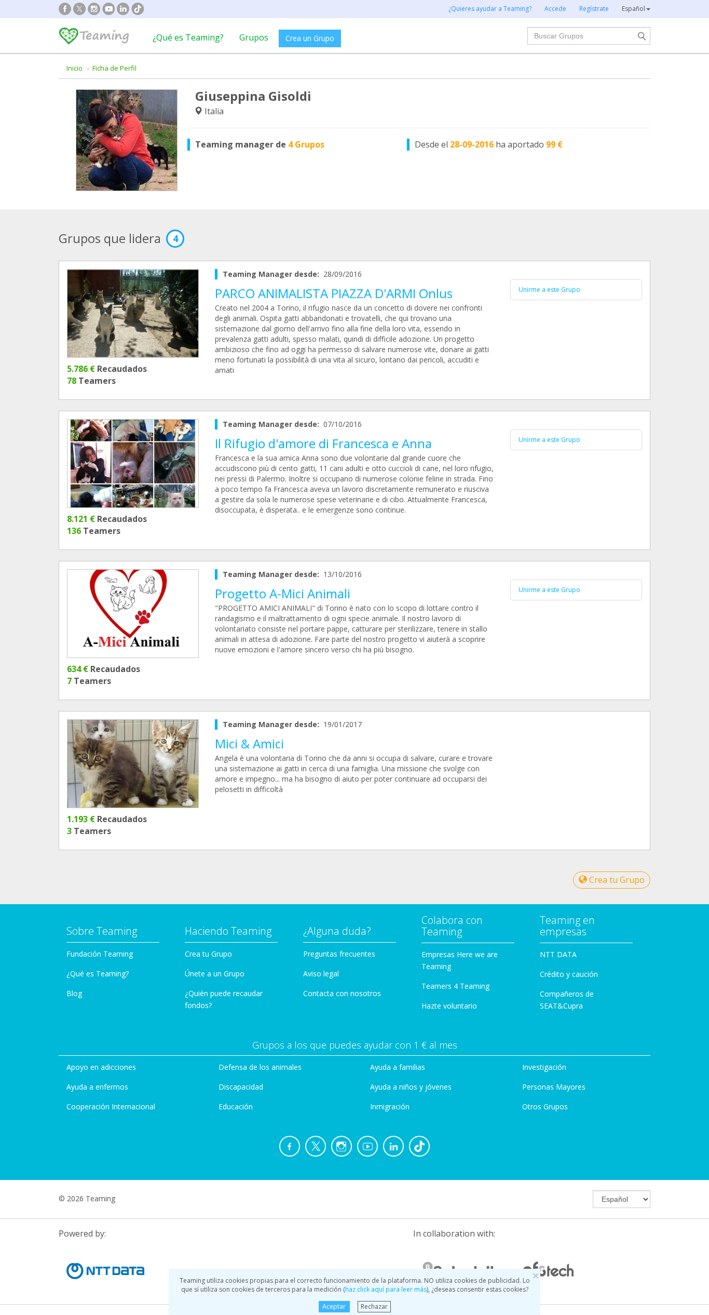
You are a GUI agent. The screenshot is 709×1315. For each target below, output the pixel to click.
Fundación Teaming (99, 954)
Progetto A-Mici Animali (282, 593)
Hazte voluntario (449, 1006)
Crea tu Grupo (616, 879)
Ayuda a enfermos (97, 1087)
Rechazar (374, 1306)
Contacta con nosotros (342, 993)
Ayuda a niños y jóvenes (411, 1087)
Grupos (253, 37)
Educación (236, 1106)
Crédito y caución (569, 974)
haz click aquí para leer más (386, 1289)
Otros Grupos (545, 1106)
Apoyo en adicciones (101, 1067)
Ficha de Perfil (114, 68)
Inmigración (390, 1106)
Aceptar (334, 1306)
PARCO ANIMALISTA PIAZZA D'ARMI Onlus (334, 293)
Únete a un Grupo (214, 973)
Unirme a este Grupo (549, 289)
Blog (74, 993)
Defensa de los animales (260, 1067)
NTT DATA (558, 954)
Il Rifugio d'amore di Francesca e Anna (323, 443)
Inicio (74, 68)
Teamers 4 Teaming (455, 986)
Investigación (544, 1067)
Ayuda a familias (397, 1067)
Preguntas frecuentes (339, 954)
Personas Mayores (553, 1087)
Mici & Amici (249, 743)
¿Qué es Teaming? (188, 37)
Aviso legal (321, 973)
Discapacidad (241, 1087)
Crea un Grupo (309, 38)
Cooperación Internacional (110, 1106)
